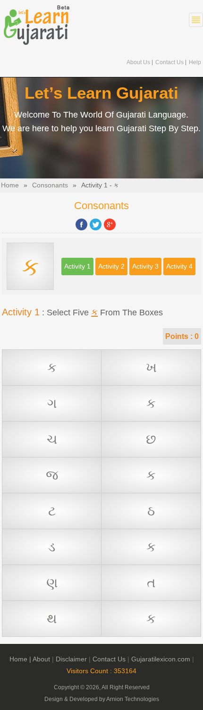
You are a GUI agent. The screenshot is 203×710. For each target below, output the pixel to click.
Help (195, 62)
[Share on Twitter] (96, 224)
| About (39, 659)
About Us (138, 62)
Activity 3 (145, 266)
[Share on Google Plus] (110, 224)
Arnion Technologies (132, 699)
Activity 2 (111, 266)
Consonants (50, 185)
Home (10, 185)
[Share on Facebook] (81, 224)
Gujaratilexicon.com (160, 659)
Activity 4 (179, 266)
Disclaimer (71, 659)
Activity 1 (77, 266)
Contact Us (169, 62)
